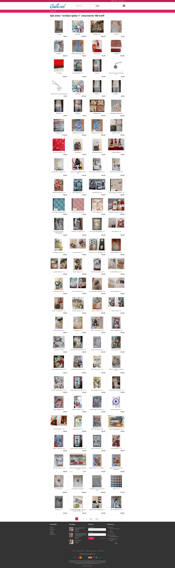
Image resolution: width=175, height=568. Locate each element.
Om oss (51, 531)
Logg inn (52, 532)
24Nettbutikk (90, 565)
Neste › (91, 519)
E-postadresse (91, 527)
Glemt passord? (103, 538)
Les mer (98, 563)
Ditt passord (90, 532)
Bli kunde (52, 529)
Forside (51, 11)
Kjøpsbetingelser (80, 551)
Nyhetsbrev (101, 551)
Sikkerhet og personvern (91, 551)
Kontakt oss (53, 534)
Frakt (73, 551)
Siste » (97, 519)
